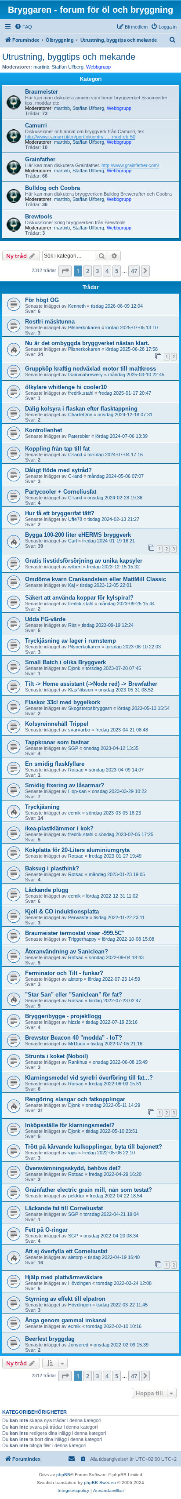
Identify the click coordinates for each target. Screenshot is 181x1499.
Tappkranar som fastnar (57, 742)
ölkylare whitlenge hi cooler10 (66, 387)
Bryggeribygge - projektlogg (63, 1016)
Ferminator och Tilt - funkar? (64, 973)
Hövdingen (79, 1283)
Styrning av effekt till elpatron (65, 1298)
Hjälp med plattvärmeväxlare (63, 1277)
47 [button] (134, 271)
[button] (65, 271)
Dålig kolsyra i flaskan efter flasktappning (81, 408)
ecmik (74, 812)
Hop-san (77, 791)
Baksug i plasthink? (52, 868)
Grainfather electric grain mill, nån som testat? (88, 1189)
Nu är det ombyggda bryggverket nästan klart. (87, 343)
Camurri (36, 125)
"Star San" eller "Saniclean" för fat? (73, 994)
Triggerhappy (82, 939)
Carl (72, 540)
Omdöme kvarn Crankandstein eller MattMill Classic (95, 579)
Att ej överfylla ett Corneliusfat (66, 1251)
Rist (72, 625)
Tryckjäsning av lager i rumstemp (70, 640)
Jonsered (78, 1344)
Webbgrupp (98, 66)
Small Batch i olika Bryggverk (65, 662)
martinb (41, 66)
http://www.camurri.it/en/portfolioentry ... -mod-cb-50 (80, 136)
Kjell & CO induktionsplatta (62, 911)
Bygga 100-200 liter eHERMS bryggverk (78, 534)
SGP (73, 748)
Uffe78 (75, 519)
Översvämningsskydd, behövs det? (73, 1168)
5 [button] (116, 271)
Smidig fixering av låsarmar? (64, 785)
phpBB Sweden (100, 1482)
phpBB (63, 1474)
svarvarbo (79, 729)
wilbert (75, 566)
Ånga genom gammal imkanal (66, 1320)
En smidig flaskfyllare (54, 763)
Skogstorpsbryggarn (90, 708)
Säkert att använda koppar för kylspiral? (79, 597)
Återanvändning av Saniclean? (66, 951)
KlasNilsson (80, 689)
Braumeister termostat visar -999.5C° (74, 933)
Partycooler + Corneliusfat (60, 491)
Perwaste (78, 917)
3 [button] (97, 271)
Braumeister (41, 91)
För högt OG (42, 300)
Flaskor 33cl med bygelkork (62, 702)
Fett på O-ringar (46, 1229)
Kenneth (77, 306)
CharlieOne (80, 414)
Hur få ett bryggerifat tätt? (59, 513)
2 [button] (87, 271)
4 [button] (107, 271)
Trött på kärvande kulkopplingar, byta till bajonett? (93, 1146)
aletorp (75, 979)
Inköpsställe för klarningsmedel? (70, 1125)
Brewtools (38, 216)
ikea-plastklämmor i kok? (59, 828)
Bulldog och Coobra (52, 188)
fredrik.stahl (80, 393)
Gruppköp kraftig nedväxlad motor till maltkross (90, 368)
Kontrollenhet (43, 430)
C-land (75, 454)
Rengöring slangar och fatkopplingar (75, 1099)
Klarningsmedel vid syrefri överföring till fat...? (89, 1077)
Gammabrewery (85, 374)
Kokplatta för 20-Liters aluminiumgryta (77, 850)
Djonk (74, 668)
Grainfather (40, 159)
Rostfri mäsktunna (50, 321)
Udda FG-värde (45, 619)
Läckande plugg (47, 890)
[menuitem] (23, 27)
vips (72, 1152)
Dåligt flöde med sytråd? (58, 470)
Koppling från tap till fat (57, 448)
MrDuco (76, 1043)
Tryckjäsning (42, 807)
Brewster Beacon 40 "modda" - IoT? (73, 1037)
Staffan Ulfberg (67, 66)
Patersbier (79, 436)
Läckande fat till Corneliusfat (64, 1208)
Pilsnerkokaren (84, 327)
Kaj (71, 585)
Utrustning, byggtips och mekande (68, 57)
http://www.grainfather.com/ (130, 165)
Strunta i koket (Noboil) (56, 1056)
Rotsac (75, 769)
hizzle (74, 1022)
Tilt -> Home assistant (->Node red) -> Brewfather (91, 683)
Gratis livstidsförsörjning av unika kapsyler (83, 560)
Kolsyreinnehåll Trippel (56, 723)
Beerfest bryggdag (50, 1338)
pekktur (76, 1195)
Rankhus (77, 1062)
